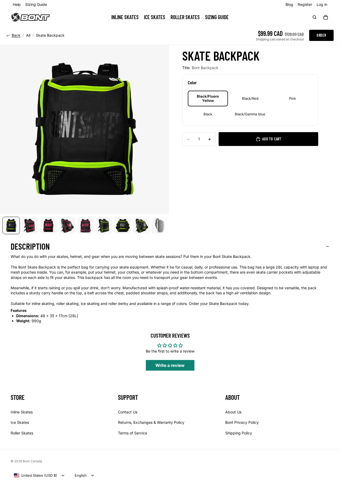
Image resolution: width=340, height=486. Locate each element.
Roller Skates (22, 433)
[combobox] (35, 475)
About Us (233, 411)
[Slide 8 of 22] (141, 225)
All (28, 35)
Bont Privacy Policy (242, 422)
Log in (322, 4)
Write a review (170, 365)
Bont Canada (32, 461)
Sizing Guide (36, 4)
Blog (289, 4)
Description (30, 246)
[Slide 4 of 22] (67, 225)
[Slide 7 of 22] (122, 225)
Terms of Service (132, 433)
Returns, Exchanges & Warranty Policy (151, 422)
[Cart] (326, 17)
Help (17, 4)
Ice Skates (20, 422)
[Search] (314, 17)
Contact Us (127, 411)
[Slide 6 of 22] (104, 225)
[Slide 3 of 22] (48, 225)
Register (305, 4)
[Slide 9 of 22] (160, 225)
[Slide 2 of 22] (30, 225)
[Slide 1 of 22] (11, 225)
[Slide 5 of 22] (85, 225)
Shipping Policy (238, 433)
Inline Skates (22, 411)
